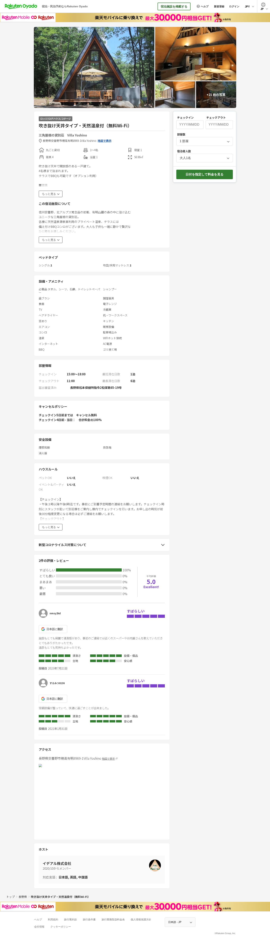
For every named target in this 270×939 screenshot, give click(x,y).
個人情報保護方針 (141, 919)
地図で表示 (104, 141)
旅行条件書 (89, 919)
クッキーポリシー (60, 926)
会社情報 (39, 926)
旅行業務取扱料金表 (113, 919)
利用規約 (53, 919)
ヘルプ (38, 919)
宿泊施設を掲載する (174, 6)
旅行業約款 (70, 919)
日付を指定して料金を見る (205, 174)
